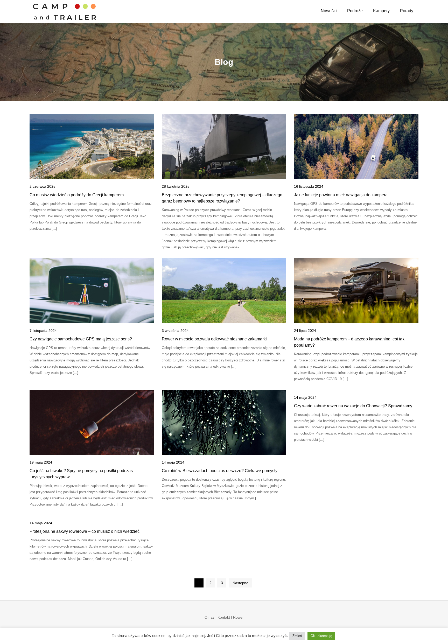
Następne (240, 583)
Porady (406, 11)
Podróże (355, 11)
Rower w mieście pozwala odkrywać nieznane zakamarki (214, 339)
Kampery (381, 11)
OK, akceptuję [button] (321, 636)
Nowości (329, 11)
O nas (209, 617)
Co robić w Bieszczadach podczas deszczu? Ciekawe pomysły (219, 470)
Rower (238, 617)
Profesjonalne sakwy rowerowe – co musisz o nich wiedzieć (84, 531)
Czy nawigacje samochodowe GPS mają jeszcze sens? (81, 339)
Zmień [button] (297, 636)
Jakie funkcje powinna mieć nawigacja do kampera (341, 195)
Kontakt (224, 617)
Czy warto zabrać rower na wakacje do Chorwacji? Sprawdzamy (353, 406)
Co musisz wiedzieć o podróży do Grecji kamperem (77, 195)
